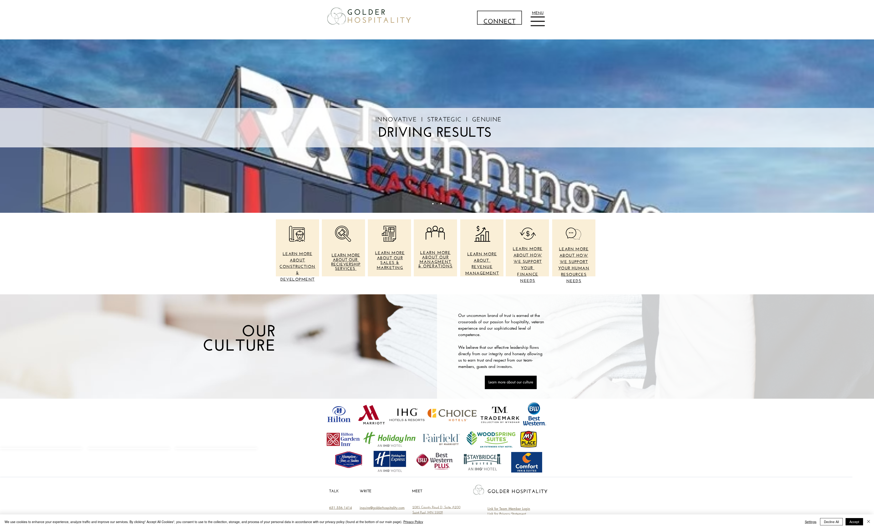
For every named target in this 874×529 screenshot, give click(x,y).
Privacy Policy (413, 521)
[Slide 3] (441, 203)
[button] (538, 12)
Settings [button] (810, 521)
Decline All (831, 521)
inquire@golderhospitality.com (382, 508)
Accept (854, 521)
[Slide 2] (437, 203)
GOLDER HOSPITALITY (518, 490)
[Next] (849, 126)
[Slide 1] (433, 203)
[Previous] (25, 126)
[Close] (868, 521)
